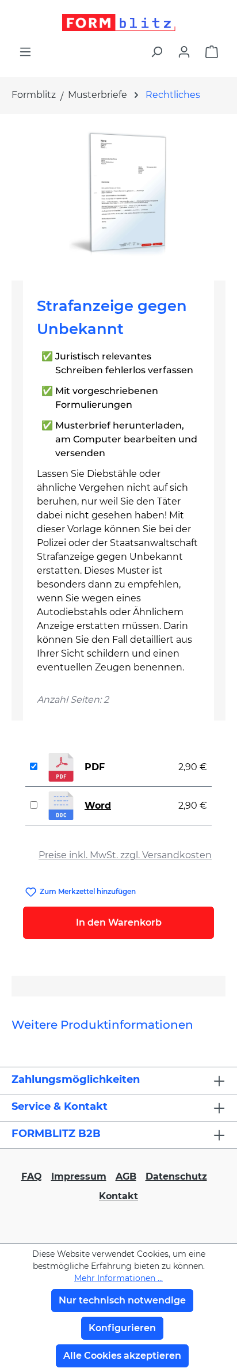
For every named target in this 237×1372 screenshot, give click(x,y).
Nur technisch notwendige (122, 1300)
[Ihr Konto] (184, 51)
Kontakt (118, 1196)
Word (98, 805)
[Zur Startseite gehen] (118, 22)
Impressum (78, 1176)
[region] (118, 192)
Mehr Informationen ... (118, 1278)
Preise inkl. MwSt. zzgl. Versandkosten (125, 855)
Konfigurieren (122, 1327)
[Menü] (25, 51)
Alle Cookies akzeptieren (122, 1355)
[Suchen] (156, 51)
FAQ (31, 1176)
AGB (126, 1176)
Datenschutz (176, 1176)
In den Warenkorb (119, 922)
